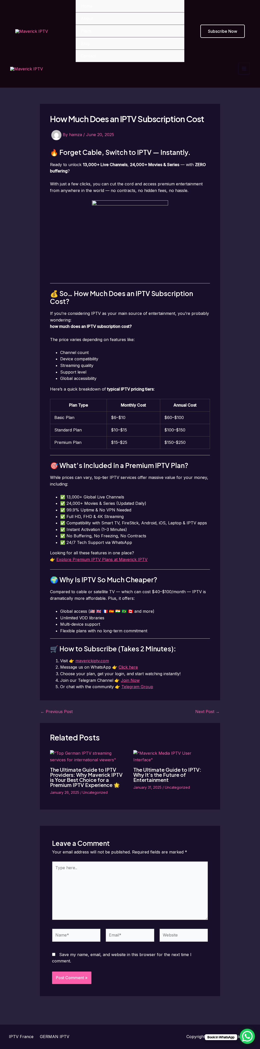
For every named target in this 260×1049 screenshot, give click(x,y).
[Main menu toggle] (244, 68)
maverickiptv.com (92, 660)
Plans (86, 31)
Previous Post (56, 711)
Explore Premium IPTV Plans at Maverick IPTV (102, 559)
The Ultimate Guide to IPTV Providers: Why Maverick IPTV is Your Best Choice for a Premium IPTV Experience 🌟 (86, 777)
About (87, 18)
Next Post (207, 711)
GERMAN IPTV (54, 1036)
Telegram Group (137, 686)
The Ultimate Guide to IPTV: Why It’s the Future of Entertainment (167, 774)
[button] (222, 31)
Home (86, 6)
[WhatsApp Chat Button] (247, 1036)
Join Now (130, 680)
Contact (88, 55)
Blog (85, 43)
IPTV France (21, 1036)
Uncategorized (95, 792)
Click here (128, 667)
